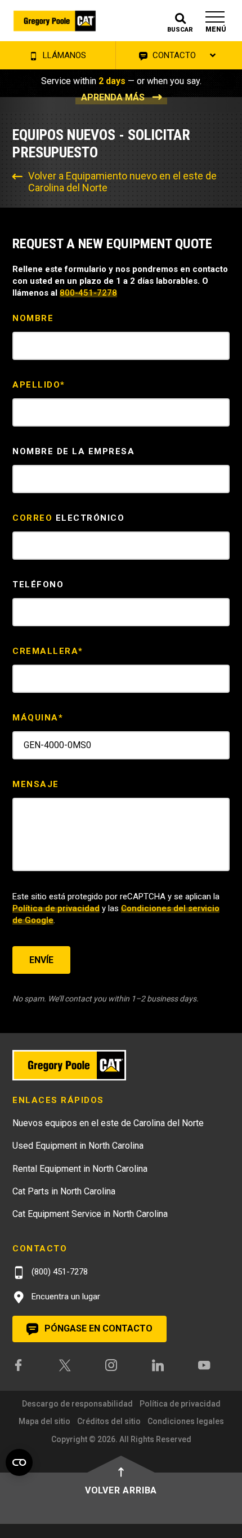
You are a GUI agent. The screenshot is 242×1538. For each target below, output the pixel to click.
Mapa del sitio (44, 1421)
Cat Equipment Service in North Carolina (90, 1214)
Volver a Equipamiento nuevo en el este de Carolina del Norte (122, 182)
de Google (32, 920)
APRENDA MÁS (113, 97)
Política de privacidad (56, 908)
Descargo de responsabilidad (77, 1403)
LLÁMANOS (63, 55)
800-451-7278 (88, 293)
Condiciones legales (185, 1421)
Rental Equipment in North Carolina (79, 1168)
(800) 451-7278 (58, 1272)
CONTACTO (173, 55)
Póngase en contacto (97, 1328)
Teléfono (38, 584)
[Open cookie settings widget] (19, 1462)
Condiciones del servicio (170, 908)
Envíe (41, 960)
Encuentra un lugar (64, 1296)
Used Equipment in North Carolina (78, 1145)
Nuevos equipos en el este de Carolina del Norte (108, 1123)
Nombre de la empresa (73, 451)
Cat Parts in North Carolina (63, 1191)
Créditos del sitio (109, 1421)
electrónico (68, 518)
